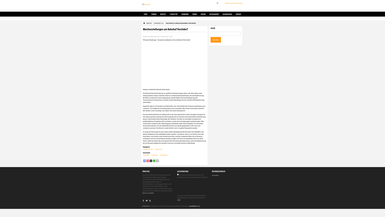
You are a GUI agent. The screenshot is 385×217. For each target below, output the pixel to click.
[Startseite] (152, 6)
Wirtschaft (158, 149)
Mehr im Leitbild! (148, 193)
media (194, 206)
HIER (178, 200)
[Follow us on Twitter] (147, 201)
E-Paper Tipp (174, 14)
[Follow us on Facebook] (143, 201)
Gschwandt (163, 155)
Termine (154, 14)
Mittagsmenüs (214, 14)
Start (145, 14)
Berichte (163, 14)
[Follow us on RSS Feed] (150, 201)
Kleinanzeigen (227, 14)
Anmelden (215, 175)
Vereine (203, 14)
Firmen (194, 14)
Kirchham (154, 155)
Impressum (146, 206)
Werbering (185, 14)
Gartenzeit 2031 (148, 149)
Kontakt (238, 14)
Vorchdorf (146, 155)
